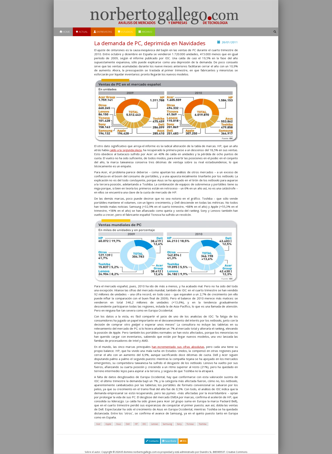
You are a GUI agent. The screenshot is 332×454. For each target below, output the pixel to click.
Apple (108, 423)
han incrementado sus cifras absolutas (178, 347)
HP (136, 423)
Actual (83, 31)
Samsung (167, 423)
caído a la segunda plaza (126, 150)
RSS (184, 441)
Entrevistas (104, 31)
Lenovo (154, 423)
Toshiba (202, 423)
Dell (128, 423)
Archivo (146, 31)
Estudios (126, 31)
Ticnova (190, 423)
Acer (98, 423)
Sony (179, 423)
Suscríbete (170, 441)
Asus (118, 423)
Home (66, 31)
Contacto (153, 441)
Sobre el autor (92, 452)
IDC (144, 423)
